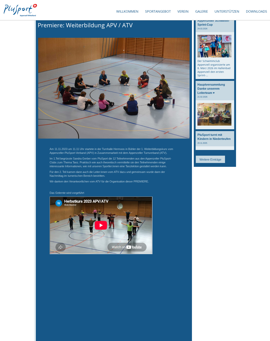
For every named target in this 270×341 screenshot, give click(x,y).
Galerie (201, 11)
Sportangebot (158, 11)
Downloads (256, 11)
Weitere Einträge (210, 159)
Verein (183, 11)
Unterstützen (227, 11)
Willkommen (127, 11)
